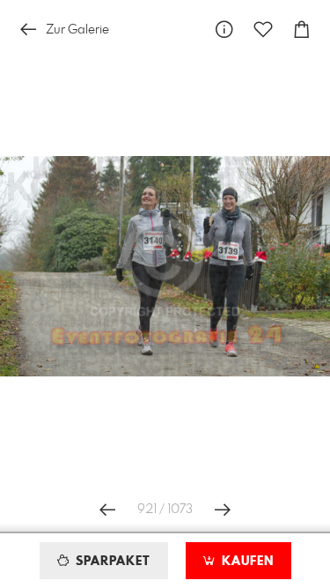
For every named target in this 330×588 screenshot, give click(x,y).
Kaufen (245, 561)
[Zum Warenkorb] (301, 29)
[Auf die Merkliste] (263, 29)
